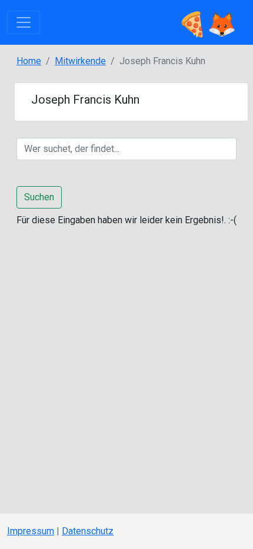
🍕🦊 (207, 22)
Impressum (30, 531)
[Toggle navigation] (23, 22)
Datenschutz (88, 531)
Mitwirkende (80, 61)
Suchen (39, 197)
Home (28, 61)
